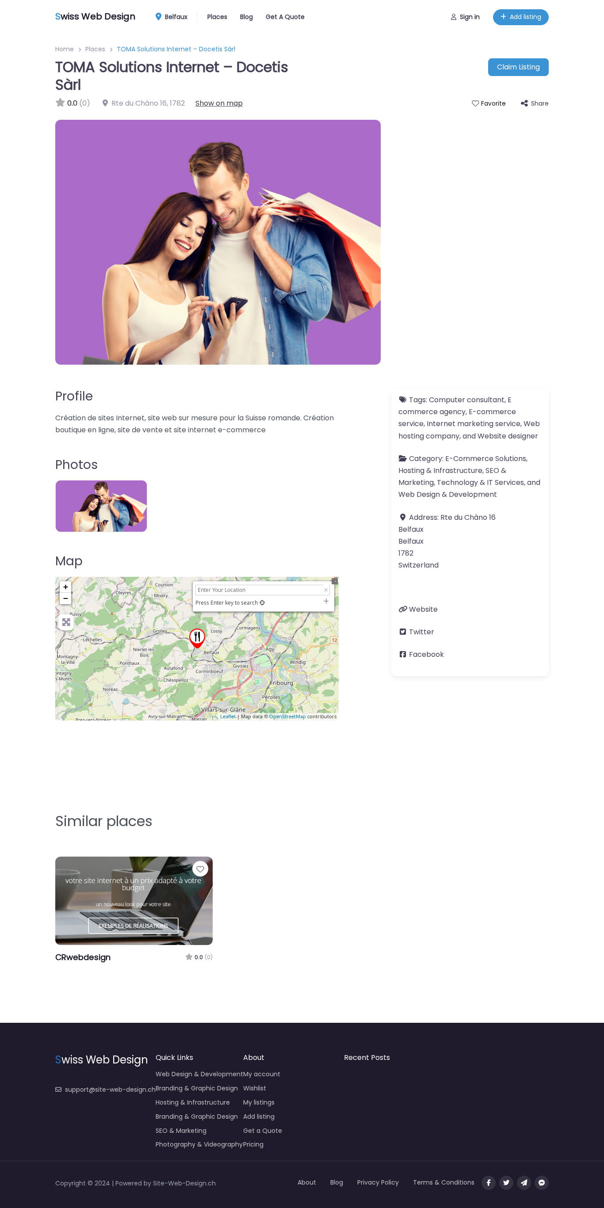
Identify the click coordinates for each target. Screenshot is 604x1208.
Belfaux (175, 16)
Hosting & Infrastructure (440, 470)
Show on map (219, 103)
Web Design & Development (447, 494)
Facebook (426, 654)
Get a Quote (262, 1130)
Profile (74, 396)
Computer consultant (467, 400)
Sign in (470, 16)
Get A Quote (285, 16)
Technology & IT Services (480, 482)
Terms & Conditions (443, 1182)
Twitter (421, 632)
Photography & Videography (199, 1144)
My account (261, 1074)
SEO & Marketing (181, 1130)
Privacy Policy (378, 1182)
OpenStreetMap (287, 716)
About (307, 1182)
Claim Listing (518, 67)
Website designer (508, 436)
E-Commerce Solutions (485, 458)
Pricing (253, 1144)
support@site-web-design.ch (110, 1089)
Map (69, 561)
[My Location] (262, 602)
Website (423, 609)
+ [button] (65, 586)
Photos (76, 464)
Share (540, 103)
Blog (246, 16)
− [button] (65, 598)
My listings (259, 1102)
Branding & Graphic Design (197, 1088)
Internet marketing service (473, 424)
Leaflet (228, 716)
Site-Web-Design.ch (184, 1183)
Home (64, 49)
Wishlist (254, 1088)
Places (217, 16)
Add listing (525, 16)
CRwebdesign (83, 957)
